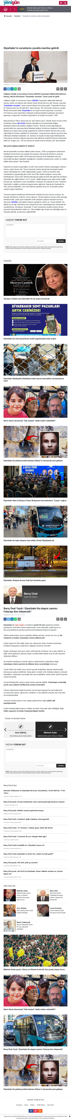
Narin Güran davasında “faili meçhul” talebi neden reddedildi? (38, 9)
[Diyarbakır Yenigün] (11, 3)
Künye (26, 1105)
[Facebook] (5, 88)
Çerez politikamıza (44, 1118)
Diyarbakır (17, 16)
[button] (57, 88)
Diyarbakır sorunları (12, 105)
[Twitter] (8, 88)
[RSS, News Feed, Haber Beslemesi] (40, 1111)
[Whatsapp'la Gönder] (15, 88)
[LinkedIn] (11, 88)
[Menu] (61, 3)
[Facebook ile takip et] (31, 1111)
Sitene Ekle (50, 1105)
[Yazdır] (19, 88)
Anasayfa (9, 16)
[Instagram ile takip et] (35, 1111)
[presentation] (10, 9)
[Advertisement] (35, 33)
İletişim (32, 1105)
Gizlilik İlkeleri (41, 1105)
